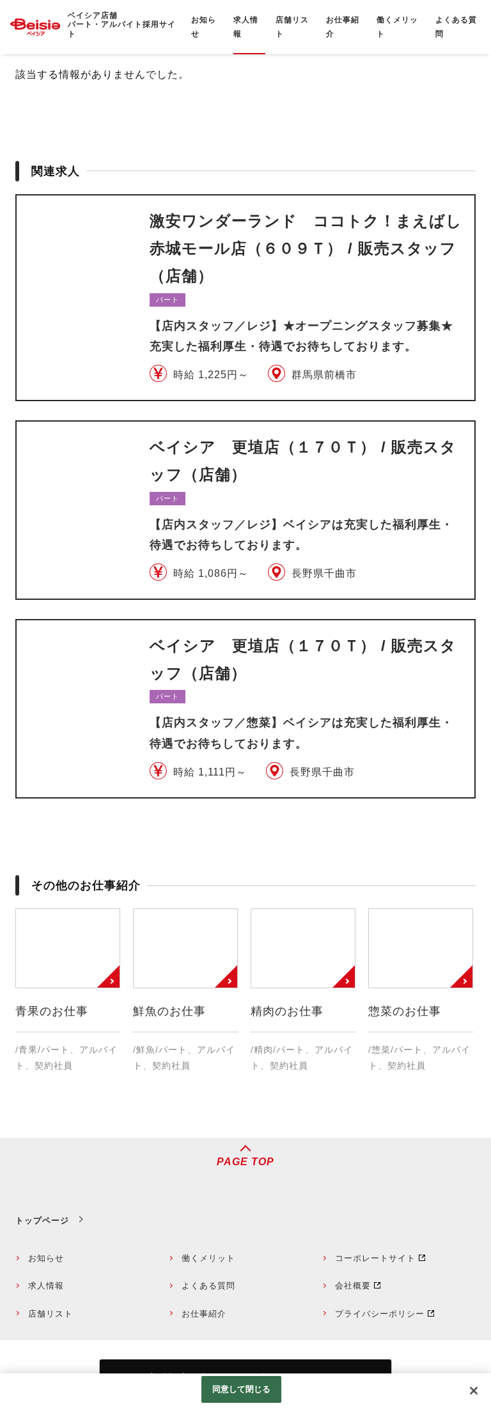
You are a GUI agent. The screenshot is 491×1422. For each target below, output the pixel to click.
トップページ (42, 1220)
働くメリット (208, 1258)
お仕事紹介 (204, 1314)
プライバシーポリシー (380, 1314)
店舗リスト (50, 1314)
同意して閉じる (241, 1389)
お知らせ (46, 1258)
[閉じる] (474, 1391)
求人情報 (46, 1285)
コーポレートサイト (375, 1258)
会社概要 (353, 1285)
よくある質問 (208, 1285)
